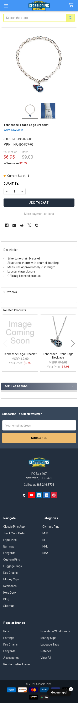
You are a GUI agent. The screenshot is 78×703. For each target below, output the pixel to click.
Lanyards (9, 553)
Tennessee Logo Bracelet (20, 354)
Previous (5, 343)
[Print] (22, 225)
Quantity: (11, 183)
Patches (46, 651)
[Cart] (72, 5)
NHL (45, 546)
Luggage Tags (12, 566)
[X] (29, 225)
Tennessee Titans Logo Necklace (58, 355)
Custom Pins (11, 559)
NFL (44, 540)
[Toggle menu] (5, 5)
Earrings (8, 546)
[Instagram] (39, 495)
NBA (45, 553)
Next (73, 343)
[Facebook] (7, 225)
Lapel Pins (10, 540)
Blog (6, 599)
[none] (39, 65)
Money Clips (11, 579)
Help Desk (9, 592)
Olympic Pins (50, 526)
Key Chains (10, 572)
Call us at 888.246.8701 (39, 484)
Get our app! (59, 692)
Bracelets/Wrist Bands (55, 631)
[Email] (14, 225)
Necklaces (10, 586)
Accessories (11, 657)
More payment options (39, 213)
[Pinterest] (36, 225)
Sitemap (9, 605)
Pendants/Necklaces (17, 664)
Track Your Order (14, 533)
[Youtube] (31, 495)
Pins (6, 631)
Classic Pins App (14, 526)
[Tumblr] (24, 495)
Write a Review (13, 130)
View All (46, 657)
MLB (45, 533)
